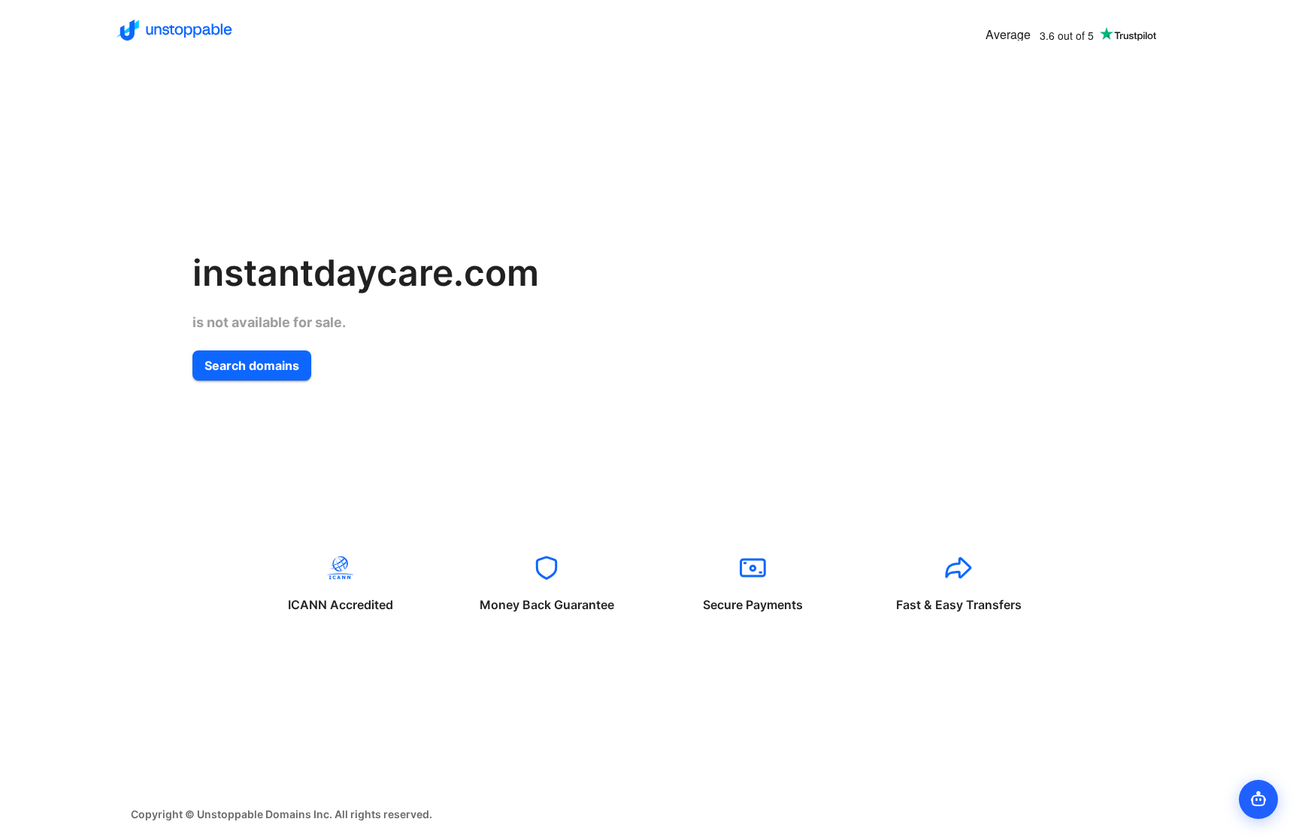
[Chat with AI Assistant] (1258, 799)
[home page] (174, 30)
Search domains (251, 365)
